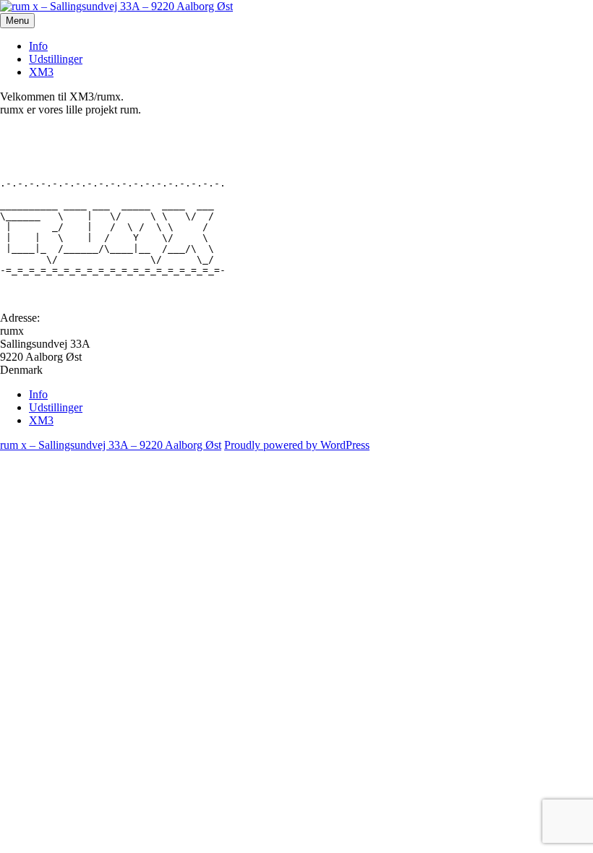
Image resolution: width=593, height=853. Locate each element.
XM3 (41, 72)
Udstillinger (55, 59)
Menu (17, 20)
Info (38, 46)
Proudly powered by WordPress (297, 445)
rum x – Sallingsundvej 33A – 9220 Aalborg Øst (110, 445)
